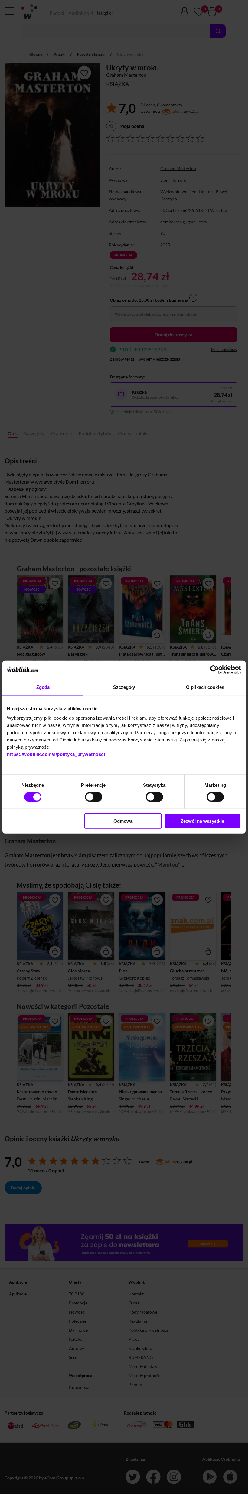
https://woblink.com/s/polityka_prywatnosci (56, 754)
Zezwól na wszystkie (202, 821)
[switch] (93, 797)
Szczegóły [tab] (124, 686)
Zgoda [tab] (43, 686)
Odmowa (122, 821)
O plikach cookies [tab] (205, 686)
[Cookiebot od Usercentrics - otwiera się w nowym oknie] (214, 669)
